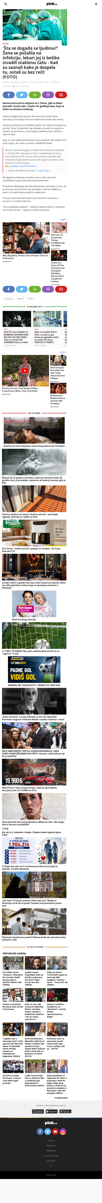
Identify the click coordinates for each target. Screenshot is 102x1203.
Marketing (51, 1146)
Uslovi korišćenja (51, 1156)
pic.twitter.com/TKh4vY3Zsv (22, 166)
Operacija (9, 299)
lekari (30, 299)
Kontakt (51, 1141)
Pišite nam (51, 1161)
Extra (6, 43)
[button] (6, 323)
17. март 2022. (42, 170)
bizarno (20, 299)
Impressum (51, 1151)
